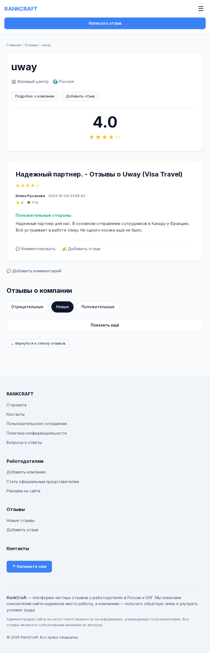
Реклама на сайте (23, 491)
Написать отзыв (105, 23)
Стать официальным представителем (43, 481)
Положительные (98, 306)
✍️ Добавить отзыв (81, 248)
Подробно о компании (34, 96)
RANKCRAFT (21, 8)
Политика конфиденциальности (37, 433)
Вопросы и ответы (24, 442)
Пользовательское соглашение (37, 423)
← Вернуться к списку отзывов (38, 343)
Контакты (16, 414)
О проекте (17, 405)
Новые (62, 306)
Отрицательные (27, 306)
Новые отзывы (20, 520)
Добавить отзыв (80, 96)
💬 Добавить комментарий (34, 270)
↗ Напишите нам (29, 566)
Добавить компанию (26, 472)
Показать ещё (105, 325)
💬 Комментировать (36, 248)
